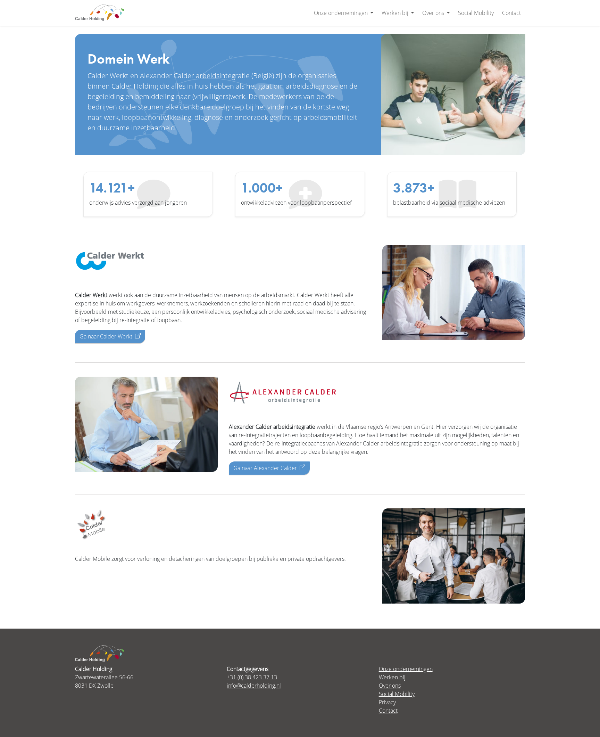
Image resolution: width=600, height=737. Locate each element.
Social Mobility (476, 12)
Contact (511, 12)
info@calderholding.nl (254, 685)
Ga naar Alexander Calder (265, 468)
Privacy (387, 702)
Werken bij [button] (396, 12)
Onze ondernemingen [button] (341, 12)
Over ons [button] (433, 12)
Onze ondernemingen (406, 668)
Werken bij (392, 677)
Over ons (390, 685)
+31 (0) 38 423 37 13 (252, 677)
